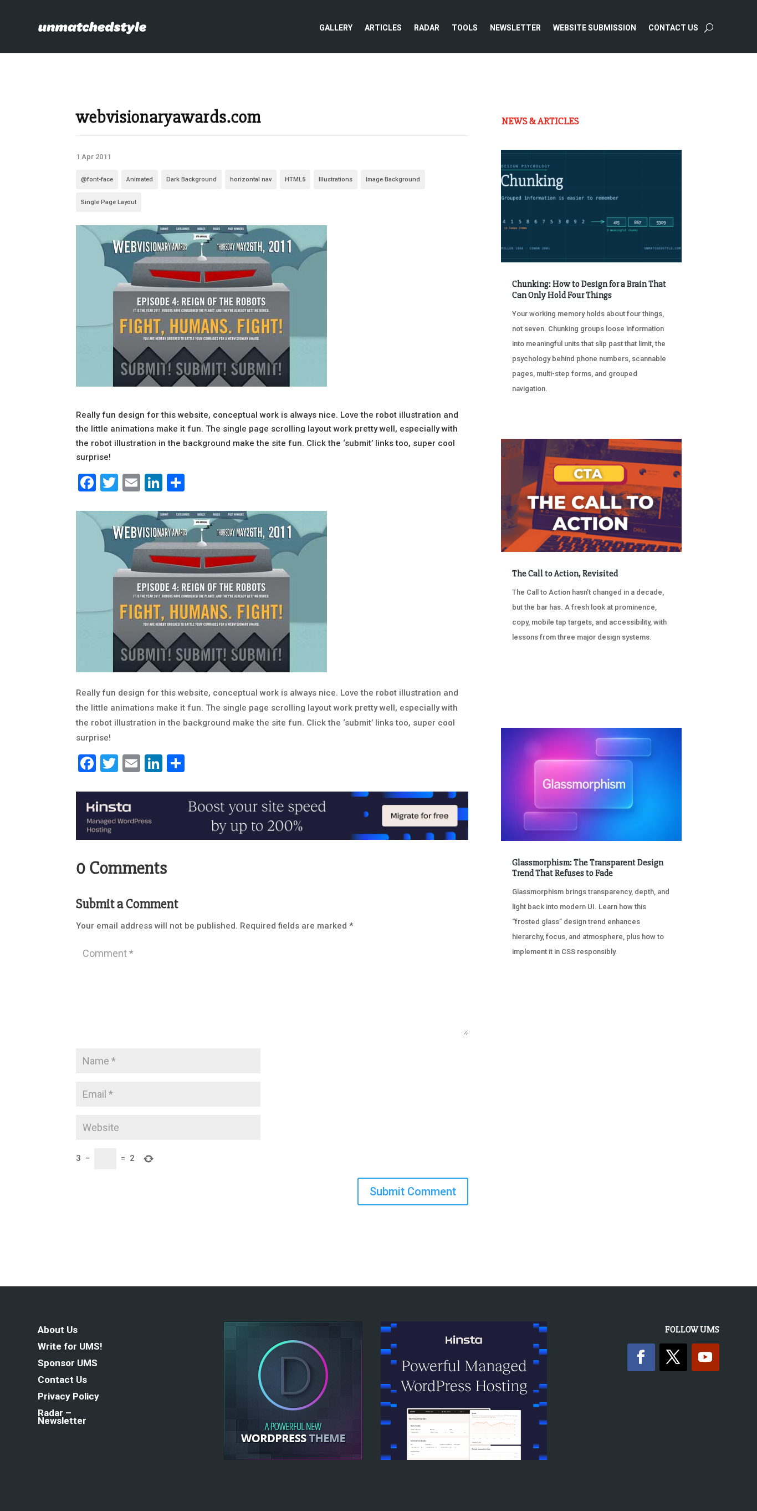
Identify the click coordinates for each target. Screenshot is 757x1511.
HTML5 (295, 179)
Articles (383, 27)
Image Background (393, 179)
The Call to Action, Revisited (565, 573)
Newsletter (515, 27)
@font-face (97, 179)
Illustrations (335, 179)
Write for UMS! (70, 1347)
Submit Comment (413, 1191)
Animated (139, 179)
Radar (426, 27)
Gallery (335, 27)
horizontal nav (251, 179)
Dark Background (191, 179)
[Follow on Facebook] (641, 1357)
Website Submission (594, 27)
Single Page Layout (108, 202)
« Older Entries (538, 1008)
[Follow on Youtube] (705, 1357)
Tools (465, 27)
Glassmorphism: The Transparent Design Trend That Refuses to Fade (587, 868)
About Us (58, 1330)
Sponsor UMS (68, 1363)
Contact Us (673, 27)
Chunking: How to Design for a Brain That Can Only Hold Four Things (589, 289)
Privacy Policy (68, 1397)
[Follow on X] (673, 1357)
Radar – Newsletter (62, 1417)
